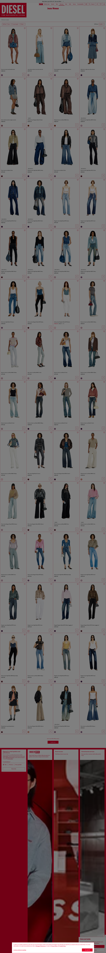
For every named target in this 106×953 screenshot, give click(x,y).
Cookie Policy (62, 946)
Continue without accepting (19, 950)
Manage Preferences (41, 946)
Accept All (87, 950)
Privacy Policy (54, 946)
